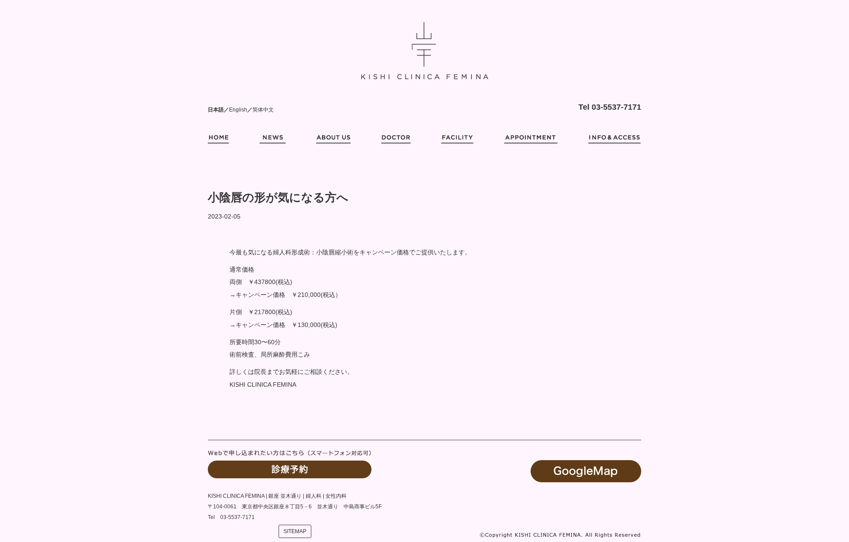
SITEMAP (294, 531)
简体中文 (263, 110)
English (238, 110)
